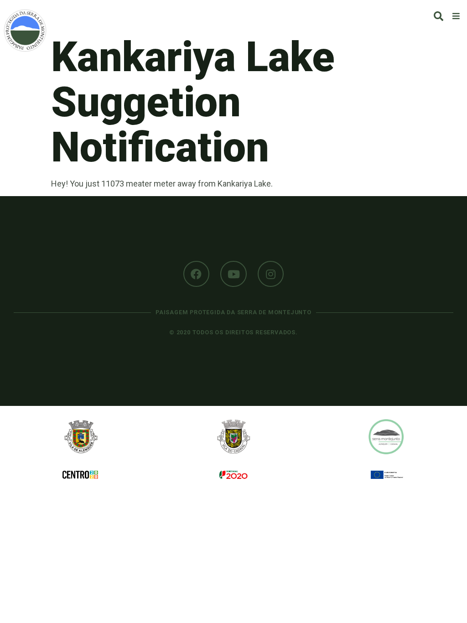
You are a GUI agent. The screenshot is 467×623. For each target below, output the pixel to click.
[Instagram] (271, 274)
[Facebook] (196, 274)
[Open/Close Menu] (456, 16)
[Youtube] (233, 274)
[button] (438, 16)
